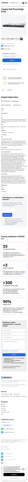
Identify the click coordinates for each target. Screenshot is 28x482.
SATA (10, 142)
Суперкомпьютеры (5, 396)
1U (1, 115)
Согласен (14, 474)
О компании (3, 410)
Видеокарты (18, 396)
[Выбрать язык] (23, 3)
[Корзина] (21, 3)
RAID (20, 178)
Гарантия (3, 404)
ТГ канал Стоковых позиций (9, 459)
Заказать (11, 60)
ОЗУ (19, 126)
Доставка (6, 105)
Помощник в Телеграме (9, 432)
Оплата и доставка (5, 412)
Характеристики (9, 97)
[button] (26, 3)
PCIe (6, 132)
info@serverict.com (5, 422)
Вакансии (3, 406)
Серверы (9, 90)
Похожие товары (10, 101)
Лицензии (24, 396)
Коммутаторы (17, 394)
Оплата (17, 105)
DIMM (15, 126)
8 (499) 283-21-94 (14, 2)
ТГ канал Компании (8, 456)
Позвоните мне (7, 425)
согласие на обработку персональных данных (12, 361)
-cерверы (5, 394)
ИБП (11, 396)
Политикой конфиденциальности (11, 223)
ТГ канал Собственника (8, 453)
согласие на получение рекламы (17, 362)
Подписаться (7, 215)
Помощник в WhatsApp (9, 428)
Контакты (3, 408)
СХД (14, 396)
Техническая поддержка (11, 69)
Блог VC (5, 462)
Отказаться (14, 478)
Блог (2, 414)
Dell (3, 90)
